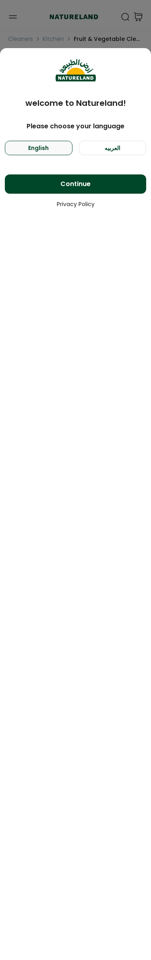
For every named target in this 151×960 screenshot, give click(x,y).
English (38, 148)
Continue (75, 183)
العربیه (112, 148)
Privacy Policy (76, 204)
